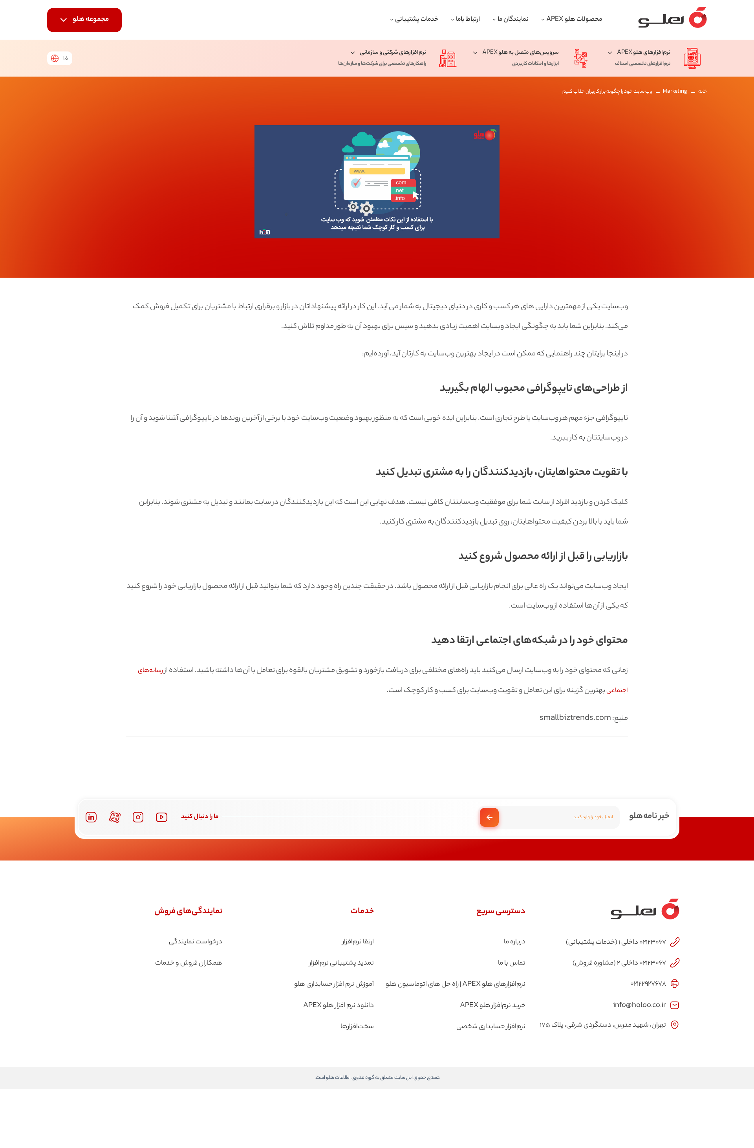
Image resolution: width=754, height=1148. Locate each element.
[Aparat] (114, 817)
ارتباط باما (468, 20)
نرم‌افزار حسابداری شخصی (490, 1027)
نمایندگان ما (513, 20)
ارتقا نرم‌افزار (358, 942)
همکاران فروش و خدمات (188, 963)
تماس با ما (511, 963)
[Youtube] (161, 817)
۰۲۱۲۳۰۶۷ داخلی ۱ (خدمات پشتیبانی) (616, 942)
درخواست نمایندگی (195, 942)
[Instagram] (138, 817)
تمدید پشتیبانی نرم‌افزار (341, 963)
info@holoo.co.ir (639, 1004)
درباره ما (514, 942)
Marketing (675, 92)
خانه (702, 92)
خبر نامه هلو (649, 816)
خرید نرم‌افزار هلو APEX (492, 1005)
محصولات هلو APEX (574, 20)
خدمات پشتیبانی (416, 20)
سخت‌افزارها (357, 1027)
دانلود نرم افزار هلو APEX (338, 1005)
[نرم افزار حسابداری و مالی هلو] (672, 20)
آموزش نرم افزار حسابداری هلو (334, 984)
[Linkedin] (90, 817)
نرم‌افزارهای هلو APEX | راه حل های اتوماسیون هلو (455, 984)
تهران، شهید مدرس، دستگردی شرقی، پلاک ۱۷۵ (603, 1025)
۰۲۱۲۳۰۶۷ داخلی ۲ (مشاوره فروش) (619, 963)
